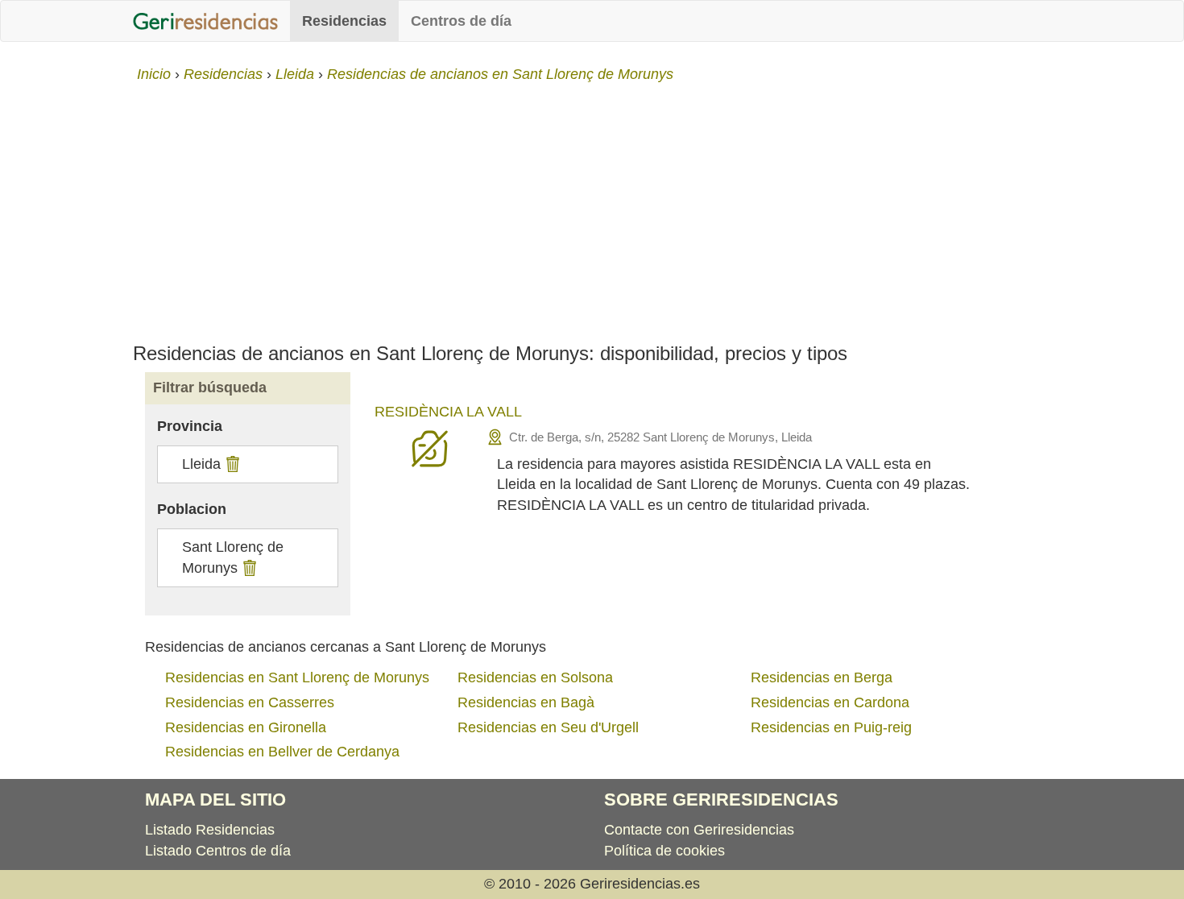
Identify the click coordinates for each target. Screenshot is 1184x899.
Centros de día (461, 21)
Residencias (344, 21)
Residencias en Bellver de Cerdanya (282, 752)
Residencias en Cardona (830, 702)
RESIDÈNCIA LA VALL (448, 412)
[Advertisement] (592, 206)
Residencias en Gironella (245, 727)
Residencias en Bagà (525, 702)
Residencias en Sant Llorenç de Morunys (297, 677)
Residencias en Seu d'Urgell (548, 727)
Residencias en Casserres (249, 702)
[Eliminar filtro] (231, 464)
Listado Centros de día (218, 851)
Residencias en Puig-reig (831, 727)
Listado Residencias (210, 830)
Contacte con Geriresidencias (699, 830)
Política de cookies (664, 851)
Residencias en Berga (821, 677)
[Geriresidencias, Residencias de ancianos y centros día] (205, 21)
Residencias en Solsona (535, 677)
